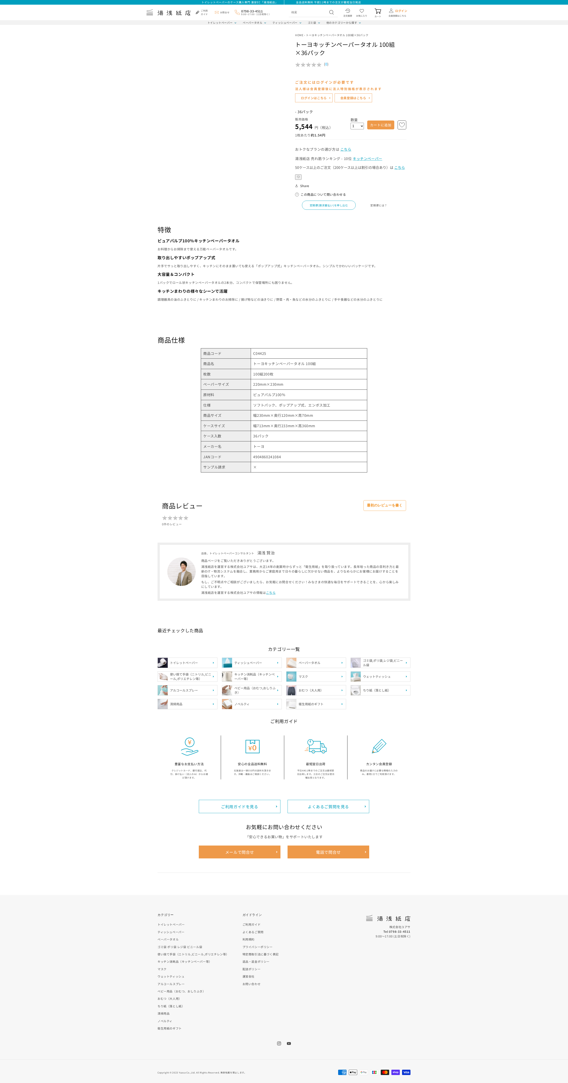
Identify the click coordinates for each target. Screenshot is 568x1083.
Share (304, 186)
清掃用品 (164, 1013)
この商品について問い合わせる (323, 194)
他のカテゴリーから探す (341, 22)
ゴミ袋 (312, 22)
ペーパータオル (252, 22)
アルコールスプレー (171, 984)
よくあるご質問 (253, 932)
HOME (299, 35)
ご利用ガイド (252, 924)
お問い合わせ (252, 984)
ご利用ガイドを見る (239, 806)
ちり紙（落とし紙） (171, 1006)
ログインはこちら (314, 98)
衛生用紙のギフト (170, 1028)
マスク (162, 969)
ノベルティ (165, 1021)
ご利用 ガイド (204, 12)
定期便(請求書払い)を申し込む (329, 205)
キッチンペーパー (367, 158)
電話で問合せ (328, 852)
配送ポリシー (252, 969)
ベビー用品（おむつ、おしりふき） (182, 991)
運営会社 (248, 976)
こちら (345, 149)
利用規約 (248, 939)
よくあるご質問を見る (328, 806)
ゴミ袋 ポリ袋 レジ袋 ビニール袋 (180, 947)
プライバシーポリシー (258, 947)
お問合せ (224, 12)
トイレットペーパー (220, 22)
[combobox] (308, 12)
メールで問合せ (239, 852)
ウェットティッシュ (171, 976)
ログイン (401, 11)
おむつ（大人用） (170, 998)
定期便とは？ (378, 205)
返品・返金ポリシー (256, 961)
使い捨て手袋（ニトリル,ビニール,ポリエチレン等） (193, 954)
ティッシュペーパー (284, 22)
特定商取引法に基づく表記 (261, 954)
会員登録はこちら (353, 98)
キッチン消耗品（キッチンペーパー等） (185, 961)
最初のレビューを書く (384, 505)
